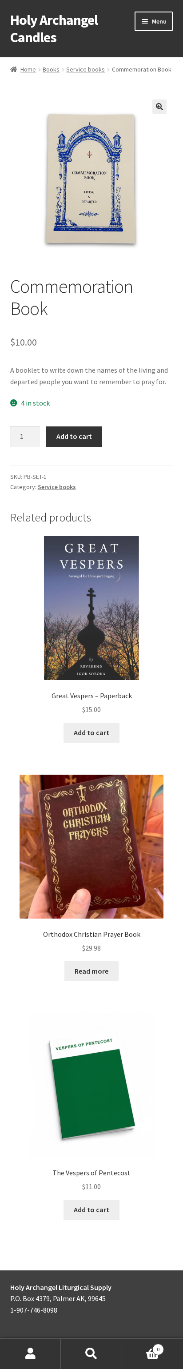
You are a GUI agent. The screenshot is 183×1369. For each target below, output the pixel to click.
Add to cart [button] (91, 732)
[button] (159, 106)
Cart (141, 1346)
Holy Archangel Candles (54, 28)
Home (28, 69)
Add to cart (74, 436)
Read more (91, 971)
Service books (85, 69)
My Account (30, 1354)
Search (91, 1354)
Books (51, 69)
